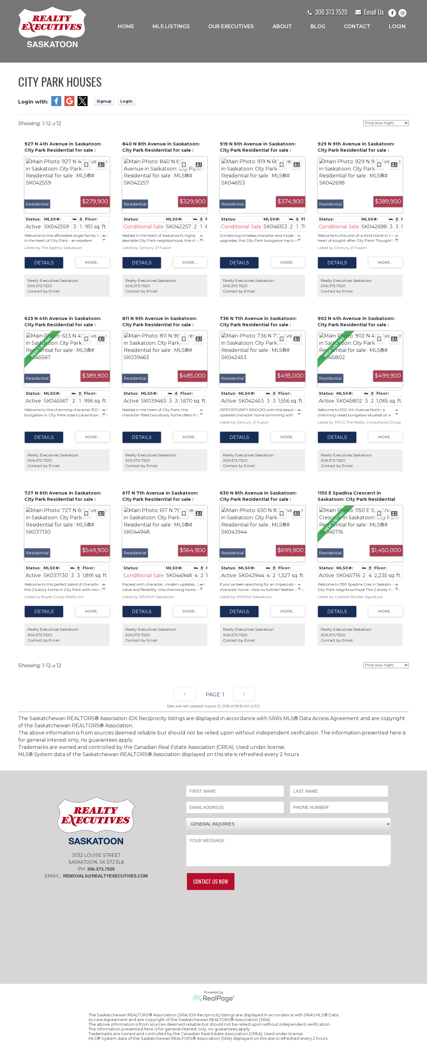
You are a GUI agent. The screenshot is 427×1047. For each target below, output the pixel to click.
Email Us (374, 12)
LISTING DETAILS (44, 262)
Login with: (33, 102)
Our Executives (231, 26)
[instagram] (404, 13)
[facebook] (393, 13)
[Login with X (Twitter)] (83, 104)
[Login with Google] (69, 104)
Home (126, 26)
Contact (357, 26)
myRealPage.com (214, 998)
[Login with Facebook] (56, 104)
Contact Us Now (210, 881)
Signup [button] (104, 101)
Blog (317, 26)
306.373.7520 (331, 12)
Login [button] (126, 101)
